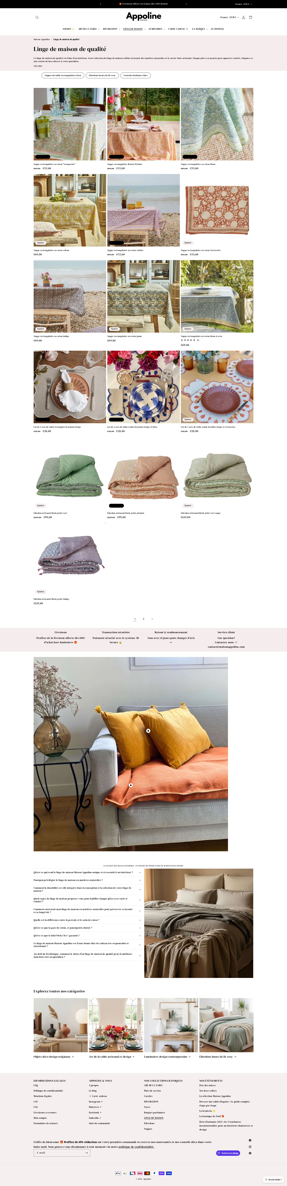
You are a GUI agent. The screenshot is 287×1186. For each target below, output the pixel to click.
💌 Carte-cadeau (98, 1096)
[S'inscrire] (86, 1152)
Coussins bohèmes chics (136, 75)
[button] (37, 17)
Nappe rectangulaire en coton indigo (51, 336)
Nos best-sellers (208, 1090)
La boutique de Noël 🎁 (211, 1116)
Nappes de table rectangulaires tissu (63, 75)
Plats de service (152, 1090)
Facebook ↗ (95, 1112)
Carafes (148, 1096)
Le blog (93, 1090)
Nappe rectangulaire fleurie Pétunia (124, 164)
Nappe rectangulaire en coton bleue (198, 164)
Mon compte (40, 1117)
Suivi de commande (99, 1123)
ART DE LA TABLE (153, 1085)
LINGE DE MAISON (153, 1117)
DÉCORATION (151, 1101)
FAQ (36, 1085)
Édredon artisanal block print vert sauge (200, 513)
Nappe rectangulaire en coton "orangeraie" (55, 164)
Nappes (148, 1128)
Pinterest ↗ (95, 1107)
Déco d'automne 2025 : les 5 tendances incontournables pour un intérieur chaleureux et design (226, 1125)
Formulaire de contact (46, 1123)
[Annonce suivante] (186, 4)
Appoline (147, 1179)
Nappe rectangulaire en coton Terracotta (200, 250)
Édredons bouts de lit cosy (102, 75)
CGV (36, 1101)
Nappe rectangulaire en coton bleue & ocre (201, 336)
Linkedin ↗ (95, 1117)
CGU (36, 1107)
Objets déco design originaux (52, 1056)
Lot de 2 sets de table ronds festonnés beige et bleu (132, 427)
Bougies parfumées (154, 1112)
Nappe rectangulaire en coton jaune (124, 336)
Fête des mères (207, 1085)
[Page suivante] (152, 619)
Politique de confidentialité (48, 1090)
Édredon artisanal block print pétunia (125, 513)
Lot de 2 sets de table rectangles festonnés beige (57, 427)
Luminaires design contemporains (165, 1056)
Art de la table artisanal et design (110, 1056)
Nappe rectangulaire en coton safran (51, 250)
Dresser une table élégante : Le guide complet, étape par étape (224, 1103)
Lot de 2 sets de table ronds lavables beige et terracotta (208, 427)
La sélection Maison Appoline (215, 1096)
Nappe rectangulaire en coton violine (125, 250)
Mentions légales (43, 1096)
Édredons (149, 1123)
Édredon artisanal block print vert (50, 513)
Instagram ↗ (96, 1101)
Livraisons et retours (45, 1112)
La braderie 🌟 (207, 1110)
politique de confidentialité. (136, 1147)
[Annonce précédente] (100, 4)
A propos (94, 1085)
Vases (147, 1107)
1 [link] (135, 619)
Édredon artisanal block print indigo (51, 599)
